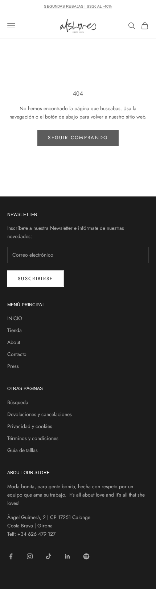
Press (13, 366)
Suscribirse (35, 278)
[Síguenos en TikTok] (48, 556)
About (13, 342)
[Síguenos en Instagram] (29, 556)
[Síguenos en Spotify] (86, 556)
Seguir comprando (78, 137)
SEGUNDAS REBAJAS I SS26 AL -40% (78, 6)
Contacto (16, 354)
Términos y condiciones (32, 438)
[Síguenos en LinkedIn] (67, 556)
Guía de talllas (22, 450)
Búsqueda (17, 402)
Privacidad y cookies (29, 426)
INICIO (14, 318)
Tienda (14, 330)
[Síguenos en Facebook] (11, 556)
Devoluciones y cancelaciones (39, 414)
